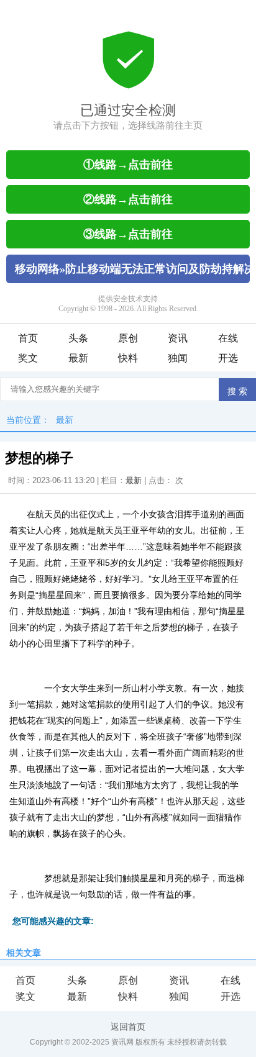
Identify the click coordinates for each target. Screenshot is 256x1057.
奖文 (28, 358)
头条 (78, 338)
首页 (28, 338)
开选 (228, 358)
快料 (128, 358)
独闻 (178, 358)
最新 (78, 358)
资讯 (178, 338)
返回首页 (128, 1027)
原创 (128, 338)
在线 (228, 338)
